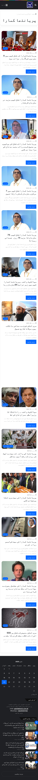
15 (9, 677)
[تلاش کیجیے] (35, 5)
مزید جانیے (19, 713)
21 (13, 682)
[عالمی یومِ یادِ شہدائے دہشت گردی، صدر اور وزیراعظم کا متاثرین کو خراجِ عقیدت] (30, 745)
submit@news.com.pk (21, 708)
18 (29, 682)
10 (34, 677)
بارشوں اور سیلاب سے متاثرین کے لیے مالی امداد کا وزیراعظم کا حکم (13, 735)
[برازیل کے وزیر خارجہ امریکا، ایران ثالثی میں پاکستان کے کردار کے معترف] (30, 726)
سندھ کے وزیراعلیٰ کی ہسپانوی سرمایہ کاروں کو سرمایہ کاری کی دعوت (13, 764)
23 (4, 682)
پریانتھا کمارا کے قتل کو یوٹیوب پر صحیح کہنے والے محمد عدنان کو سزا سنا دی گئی (19, 147)
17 (34, 682)
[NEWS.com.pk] (30, 5)
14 (13, 677)
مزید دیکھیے (19, 774)
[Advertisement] (19, 364)
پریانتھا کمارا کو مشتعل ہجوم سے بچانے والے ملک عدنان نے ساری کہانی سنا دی (19, 589)
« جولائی (33, 694)
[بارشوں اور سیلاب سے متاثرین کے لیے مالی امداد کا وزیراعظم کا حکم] (30, 735)
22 (9, 682)
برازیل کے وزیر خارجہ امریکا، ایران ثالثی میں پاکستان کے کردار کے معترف (13, 725)
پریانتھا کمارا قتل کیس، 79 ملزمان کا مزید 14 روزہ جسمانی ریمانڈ (20, 238)
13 (19, 677)
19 (24, 682)
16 (4, 677)
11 (29, 677)
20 (19, 682)
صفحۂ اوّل (32, 14)
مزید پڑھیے (31, 71)
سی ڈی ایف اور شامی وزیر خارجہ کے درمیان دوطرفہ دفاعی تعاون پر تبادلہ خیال (13, 755)
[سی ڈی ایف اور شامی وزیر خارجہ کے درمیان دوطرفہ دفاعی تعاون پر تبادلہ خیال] (30, 755)
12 (24, 677)
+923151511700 (23, 711)
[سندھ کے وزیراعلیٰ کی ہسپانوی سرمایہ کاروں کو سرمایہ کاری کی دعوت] (30, 765)
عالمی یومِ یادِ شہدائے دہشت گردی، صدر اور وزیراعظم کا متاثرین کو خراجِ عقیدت (15, 745)
